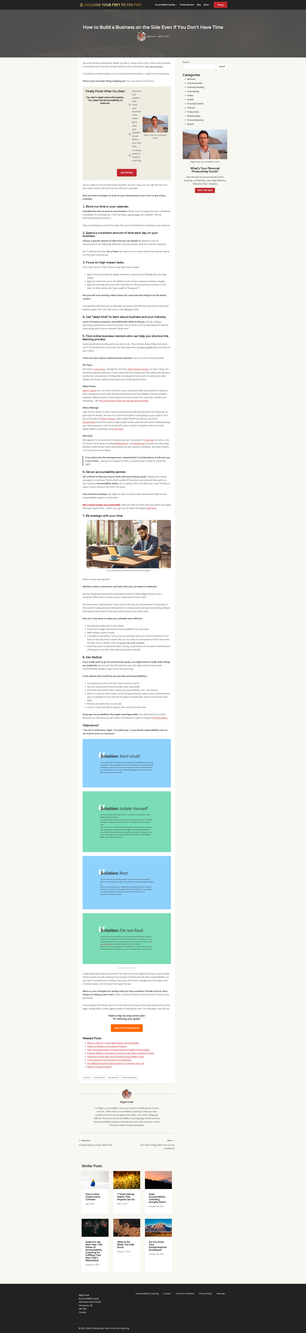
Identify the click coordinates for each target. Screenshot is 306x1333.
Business (191, 79)
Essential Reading (195, 87)
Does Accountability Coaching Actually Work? (157, 1198)
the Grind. (119, 428)
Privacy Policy (205, 1293)
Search (186, 62)
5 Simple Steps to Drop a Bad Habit (95, 1142)
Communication (194, 83)
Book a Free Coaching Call (127, 1028)
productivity (114, 1077)
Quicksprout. (139, 443)
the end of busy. (160, 717)
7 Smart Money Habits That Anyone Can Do (126, 1197)
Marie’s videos (89, 390)
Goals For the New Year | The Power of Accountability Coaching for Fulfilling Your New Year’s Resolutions (93, 1251)
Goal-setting (193, 91)
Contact (167, 1293)
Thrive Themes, (108, 418)
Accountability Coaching (147, 1293)
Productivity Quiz (187, 4)
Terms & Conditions (185, 1293)
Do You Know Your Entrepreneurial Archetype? (158, 1245)
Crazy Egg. (149, 440)
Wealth (190, 124)
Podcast (191, 107)
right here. (152, 508)
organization (100, 1077)
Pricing (221, 5)
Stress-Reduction (195, 120)
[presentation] (95, 1180)
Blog (199, 4)
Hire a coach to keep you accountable (101, 504)
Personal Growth (195, 103)
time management (129, 1077)
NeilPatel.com (121, 443)
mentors (87, 1077)
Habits (190, 95)
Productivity (193, 111)
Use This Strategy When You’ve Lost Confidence (157, 1144)
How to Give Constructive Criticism (92, 1197)
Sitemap (221, 1293)
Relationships (193, 115)
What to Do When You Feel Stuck (125, 1244)
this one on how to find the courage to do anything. (124, 400)
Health (190, 99)
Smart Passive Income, (138, 369)
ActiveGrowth (89, 422)
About (206, 4)
